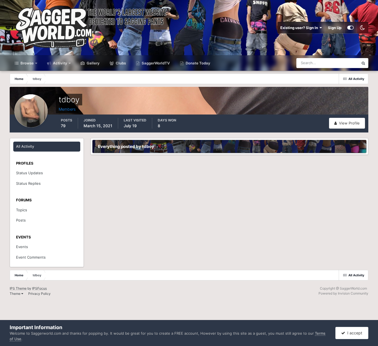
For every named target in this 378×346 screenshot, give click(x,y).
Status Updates (339, 63)
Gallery (93, 63)
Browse (27, 63)
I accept (353, 333)
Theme (15, 294)
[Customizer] (350, 27)
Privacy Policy (39, 294)
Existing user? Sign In (300, 27)
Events (22, 246)
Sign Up (334, 27)
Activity (59, 63)
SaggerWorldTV (155, 63)
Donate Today (197, 63)
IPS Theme (18, 288)
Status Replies (28, 183)
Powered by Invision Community (343, 293)
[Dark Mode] (362, 27)
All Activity (25, 146)
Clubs (120, 63)
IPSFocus (39, 288)
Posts (21, 220)
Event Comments (31, 257)
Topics (21, 210)
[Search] (363, 63)
